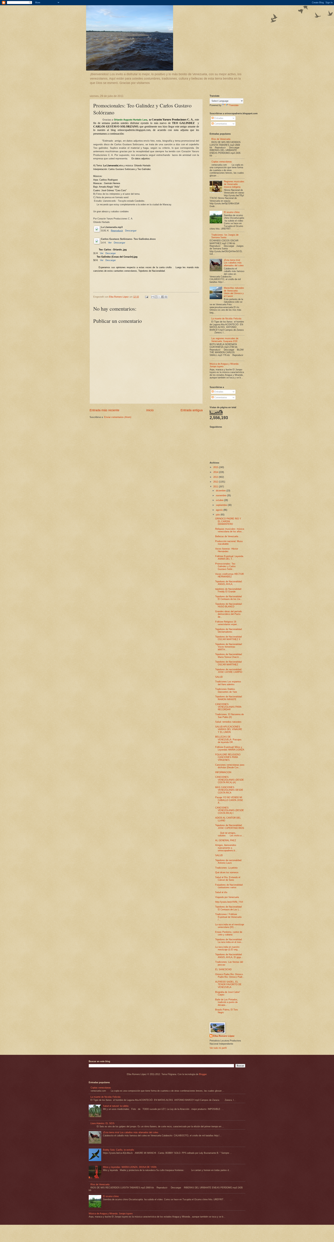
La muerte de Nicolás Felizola (226, 318)
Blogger (202, 1074)
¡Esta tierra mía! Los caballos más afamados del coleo (234, 263)
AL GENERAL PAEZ (225, 840)
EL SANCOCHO (223, 969)
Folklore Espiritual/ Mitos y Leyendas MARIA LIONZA (229, 748)
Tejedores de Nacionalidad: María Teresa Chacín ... (228, 655)
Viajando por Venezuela (227, 897)
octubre (220, 500)
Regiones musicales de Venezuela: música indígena (234, 184)
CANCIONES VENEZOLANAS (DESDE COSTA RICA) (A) (229, 780)
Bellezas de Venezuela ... (228, 536)
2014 (216, 472)
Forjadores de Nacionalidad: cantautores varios (229, 886)
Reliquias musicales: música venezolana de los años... (229, 530)
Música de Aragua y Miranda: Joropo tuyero (111, 1213)
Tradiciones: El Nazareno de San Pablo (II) (229, 715)
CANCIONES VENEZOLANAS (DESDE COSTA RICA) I (229, 810)
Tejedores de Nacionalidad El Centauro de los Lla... (228, 597)
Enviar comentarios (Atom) (117, 417)
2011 (216, 486)
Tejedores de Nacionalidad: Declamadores (228, 630)
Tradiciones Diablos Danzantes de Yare (226, 690)
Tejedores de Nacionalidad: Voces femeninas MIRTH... (228, 647)
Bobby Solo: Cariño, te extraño (118, 1149)
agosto (219, 510)
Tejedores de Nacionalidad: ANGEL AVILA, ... (228, 582)
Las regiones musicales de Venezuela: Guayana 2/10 (224, 339)
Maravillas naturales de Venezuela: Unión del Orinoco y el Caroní (234, 292)
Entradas (218, 118)
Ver (110, 242)
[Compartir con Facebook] (162, 297)
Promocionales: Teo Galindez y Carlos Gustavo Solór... (225, 566)
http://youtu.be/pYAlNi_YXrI (229, 902)
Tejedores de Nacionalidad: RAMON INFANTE (228, 697)
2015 (216, 467)
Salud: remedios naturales (228, 722)
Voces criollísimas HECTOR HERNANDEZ (229, 575)
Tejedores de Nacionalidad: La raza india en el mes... (229, 940)
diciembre (221, 490)
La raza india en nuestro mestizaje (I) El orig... (227, 948)
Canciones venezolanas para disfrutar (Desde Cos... (229, 766)
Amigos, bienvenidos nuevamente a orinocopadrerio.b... (226, 848)
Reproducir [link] (117, 230)
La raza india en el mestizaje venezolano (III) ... (229, 925)
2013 (216, 477)
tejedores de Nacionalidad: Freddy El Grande (228, 590)
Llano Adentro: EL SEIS (102, 1123)
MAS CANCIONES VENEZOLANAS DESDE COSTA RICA (229, 790)
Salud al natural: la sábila (115, 1106)
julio (218, 514)
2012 (216, 481)
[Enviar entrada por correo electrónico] (146, 296)
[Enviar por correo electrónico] (152, 297)
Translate (233, 105)
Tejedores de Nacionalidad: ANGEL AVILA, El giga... (229, 955)
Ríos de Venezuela (220, 139)
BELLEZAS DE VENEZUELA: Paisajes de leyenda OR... (228, 739)
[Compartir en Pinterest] (166, 297)
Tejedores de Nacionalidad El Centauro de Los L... (228, 908)
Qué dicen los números (226, 872)
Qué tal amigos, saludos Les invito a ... (229, 834)
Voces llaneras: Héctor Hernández (226, 550)
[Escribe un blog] (156, 297)
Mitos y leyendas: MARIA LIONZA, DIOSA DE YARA (130, 1167)
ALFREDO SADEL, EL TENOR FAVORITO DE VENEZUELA (228, 984)
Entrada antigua (192, 410)
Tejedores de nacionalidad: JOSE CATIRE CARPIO (228, 670)
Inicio (150, 410)
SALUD (219, 677)
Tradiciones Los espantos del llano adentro (228, 683)
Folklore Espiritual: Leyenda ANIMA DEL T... (229, 557)
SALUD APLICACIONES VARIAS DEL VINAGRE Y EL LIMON (228, 729)
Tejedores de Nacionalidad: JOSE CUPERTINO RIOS (229, 826)
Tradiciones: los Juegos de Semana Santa (224, 236)
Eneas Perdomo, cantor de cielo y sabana (228, 933)
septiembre (222, 505)
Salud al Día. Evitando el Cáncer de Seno (227, 878)
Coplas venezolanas (222, 161)
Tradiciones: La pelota (226, 867)
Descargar (131, 230)
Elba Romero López (223, 1036)
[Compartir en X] (159, 297)
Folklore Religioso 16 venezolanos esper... (227, 623)
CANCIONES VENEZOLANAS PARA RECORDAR (228, 707)
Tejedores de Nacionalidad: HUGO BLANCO (228, 605)
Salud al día (221, 892)
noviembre (221, 495)
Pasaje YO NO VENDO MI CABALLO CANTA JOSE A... (229, 800)
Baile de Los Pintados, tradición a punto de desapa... (226, 1002)
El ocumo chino (232, 212)
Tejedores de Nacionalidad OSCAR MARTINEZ (228, 663)
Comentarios (220, 123)
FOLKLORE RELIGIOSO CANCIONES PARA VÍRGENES (227, 757)
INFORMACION (223, 772)
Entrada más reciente (104, 410)
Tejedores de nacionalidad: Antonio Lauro (228, 861)
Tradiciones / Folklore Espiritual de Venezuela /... (228, 917)
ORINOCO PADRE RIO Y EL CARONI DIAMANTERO (228, 521)
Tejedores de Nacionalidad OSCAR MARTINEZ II (228, 638)
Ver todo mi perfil (218, 1048)
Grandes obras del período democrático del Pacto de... (228, 614)
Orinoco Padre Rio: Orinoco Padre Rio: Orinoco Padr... (229, 975)
